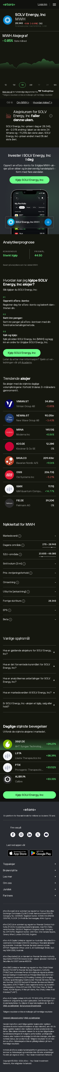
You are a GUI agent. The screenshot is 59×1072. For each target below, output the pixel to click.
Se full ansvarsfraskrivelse (30, 1006)
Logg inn (42, 4)
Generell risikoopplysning (13, 1018)
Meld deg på (7, 92)
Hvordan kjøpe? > (42, 102)
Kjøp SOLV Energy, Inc (29, 179)
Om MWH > (23, 102)
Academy (26, 362)
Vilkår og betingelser (11, 1006)
